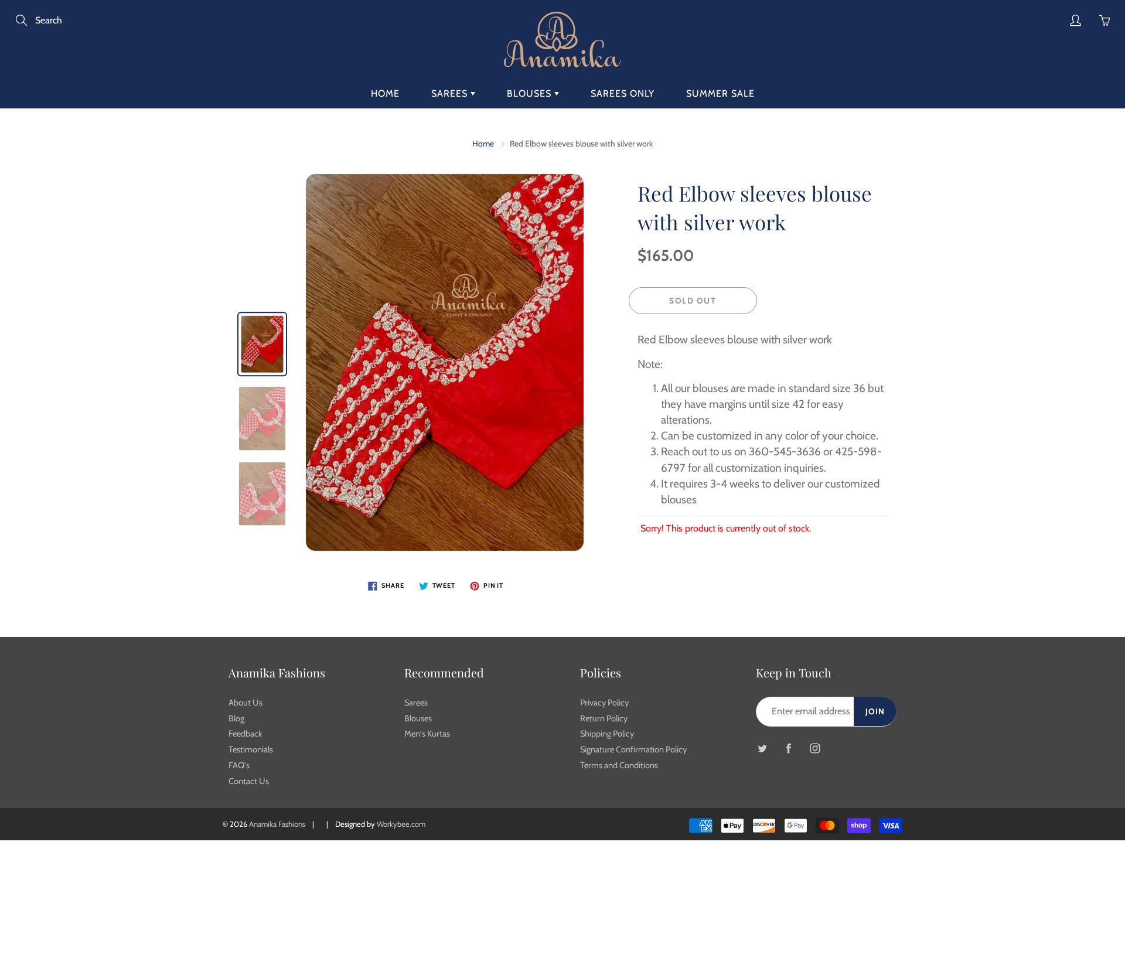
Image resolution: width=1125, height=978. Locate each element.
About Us (245, 702)
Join (875, 711)
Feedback (245, 733)
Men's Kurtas (427, 733)
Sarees (451, 93)
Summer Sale (720, 93)
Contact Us (249, 781)
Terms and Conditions (619, 765)
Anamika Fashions (277, 824)
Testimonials (251, 749)
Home (385, 93)
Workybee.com (401, 824)
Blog (236, 718)
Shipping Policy (607, 733)
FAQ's (239, 765)
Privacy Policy (604, 702)
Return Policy (604, 718)
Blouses (530, 93)
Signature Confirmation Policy (633, 749)
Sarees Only (622, 93)
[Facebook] (788, 748)
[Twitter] (762, 748)
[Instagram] (814, 748)
